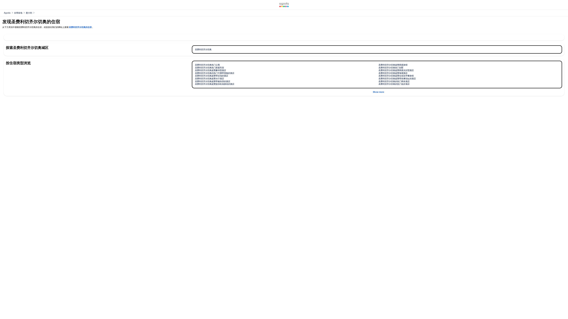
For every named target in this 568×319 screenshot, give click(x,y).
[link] (284, 4)
